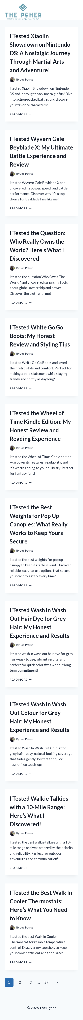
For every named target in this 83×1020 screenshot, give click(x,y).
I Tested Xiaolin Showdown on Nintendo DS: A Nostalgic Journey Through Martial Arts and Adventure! (40, 52)
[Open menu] (74, 10)
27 (47, 982)
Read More (21, 114)
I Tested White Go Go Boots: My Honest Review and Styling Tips (40, 336)
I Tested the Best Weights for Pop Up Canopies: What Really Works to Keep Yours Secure (38, 524)
